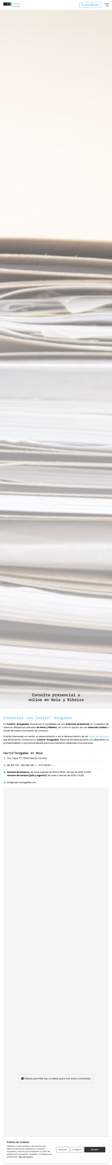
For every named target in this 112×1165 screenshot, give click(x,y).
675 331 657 (45, 765)
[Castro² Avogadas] (12, 4)
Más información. (26, 1157)
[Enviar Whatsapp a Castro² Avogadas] (36, 765)
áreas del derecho (99, 736)
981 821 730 (13, 765)
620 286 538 (27, 765)
